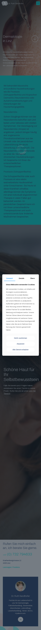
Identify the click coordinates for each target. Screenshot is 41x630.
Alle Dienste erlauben (20, 349)
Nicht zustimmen (20, 338)
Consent (9, 278)
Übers (32, 278)
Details (21, 278)
